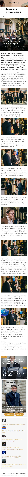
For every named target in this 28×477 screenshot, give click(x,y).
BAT (9, 343)
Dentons (13, 343)
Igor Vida (18, 343)
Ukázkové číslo (9, 414)
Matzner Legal (4, 345)
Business (5, 341)
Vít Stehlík (20, 349)
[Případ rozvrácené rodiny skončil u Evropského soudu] (4, 428)
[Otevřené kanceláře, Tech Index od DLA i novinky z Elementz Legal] (4, 436)
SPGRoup (16, 347)
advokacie (5, 343)
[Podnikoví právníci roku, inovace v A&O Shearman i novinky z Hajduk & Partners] (4, 453)
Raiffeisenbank (9, 347)
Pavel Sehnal (12, 345)
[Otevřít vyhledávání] (26, 16)
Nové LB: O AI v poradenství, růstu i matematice (13, 424)
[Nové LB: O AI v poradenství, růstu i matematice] (4, 421)
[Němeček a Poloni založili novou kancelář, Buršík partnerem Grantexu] (4, 461)
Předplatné (19, 414)
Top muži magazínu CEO (12, 349)
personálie (17, 345)
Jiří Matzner (23, 343)
